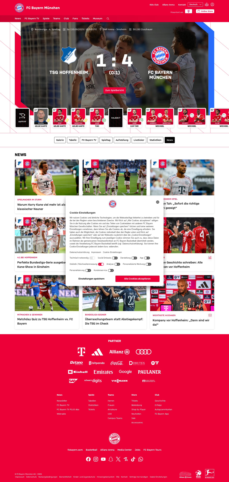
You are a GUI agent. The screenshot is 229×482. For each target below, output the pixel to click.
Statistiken (93, 405)
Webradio (61, 414)
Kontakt (182, 5)
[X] (118, 459)
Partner (114, 340)
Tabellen (92, 401)
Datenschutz (31, 477)
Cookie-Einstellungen (158, 477)
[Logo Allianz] (119, 352)
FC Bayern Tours (152, 450)
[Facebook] (88, 459)
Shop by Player (138, 409)
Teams (56, 18)
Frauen (111, 405)
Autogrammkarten (163, 409)
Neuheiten (136, 414)
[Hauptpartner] (188, 11)
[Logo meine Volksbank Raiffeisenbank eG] (148, 381)
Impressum (19, 477)
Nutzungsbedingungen (47, 477)
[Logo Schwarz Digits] (93, 381)
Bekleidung (136, 405)
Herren (111, 401)
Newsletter (62, 401)
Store (134, 395)
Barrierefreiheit (65, 477)
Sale (133, 418)
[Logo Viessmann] (119, 381)
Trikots (134, 401)
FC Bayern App (162, 414)
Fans (75, 18)
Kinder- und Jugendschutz (84, 477)
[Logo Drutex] (137, 363)
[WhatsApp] (140, 459)
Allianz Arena (168, 5)
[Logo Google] (125, 372)
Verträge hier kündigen (138, 477)
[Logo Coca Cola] (117, 363)
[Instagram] (95, 459)
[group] (114, 119)
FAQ (117, 477)
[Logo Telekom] (81, 352)
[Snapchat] (110, 459)
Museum (97, 18)
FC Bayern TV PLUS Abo (68, 409)
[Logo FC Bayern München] (114, 438)
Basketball (91, 450)
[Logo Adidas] (97, 352)
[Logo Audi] (143, 352)
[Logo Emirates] (103, 372)
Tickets (85, 18)
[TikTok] (133, 459)
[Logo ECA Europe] (198, 474)
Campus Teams (115, 418)
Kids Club (154, 5)
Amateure (112, 409)
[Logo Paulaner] (149, 372)
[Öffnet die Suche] (108, 19)
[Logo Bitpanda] (96, 363)
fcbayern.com (75, 450)
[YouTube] (103, 459)
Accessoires (137, 422)
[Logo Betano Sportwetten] (76, 363)
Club (66, 18)
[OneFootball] (125, 459)
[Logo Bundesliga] (209, 473)
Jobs (137, 450)
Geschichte (160, 401)
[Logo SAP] (73, 381)
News (18, 18)
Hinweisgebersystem (105, 477)
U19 (110, 414)
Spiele (46, 18)
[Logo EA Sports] (155, 363)
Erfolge (158, 405)
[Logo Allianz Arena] (185, 475)
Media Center (124, 450)
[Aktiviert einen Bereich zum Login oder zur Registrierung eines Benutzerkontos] (212, 4)
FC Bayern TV (32, 18)
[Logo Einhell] (77, 372)
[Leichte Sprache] (207, 5)
